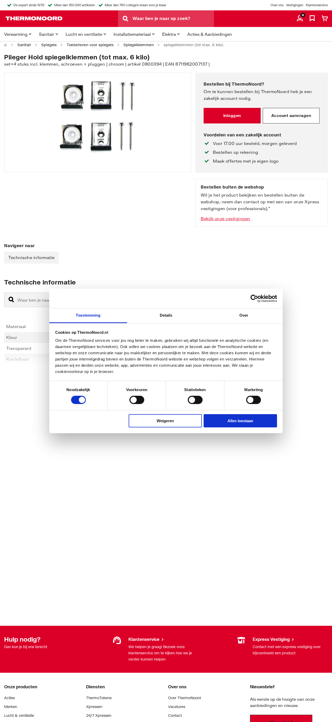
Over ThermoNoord (184, 698)
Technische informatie (31, 257)
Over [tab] (243, 315)
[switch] (136, 400)
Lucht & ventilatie (19, 715)
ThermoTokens (99, 698)
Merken (10, 706)
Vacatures (176, 706)
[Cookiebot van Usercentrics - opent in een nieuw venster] (254, 298)
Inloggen (232, 115)
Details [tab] (166, 315)
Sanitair (24, 45)
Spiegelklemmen (138, 45)
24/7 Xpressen (98, 715)
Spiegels (49, 45)
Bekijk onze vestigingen (225, 218)
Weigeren (165, 421)
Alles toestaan (240, 421)
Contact (175, 715)
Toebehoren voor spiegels (90, 45)
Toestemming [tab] (88, 315)
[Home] (5, 44)
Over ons (277, 5)
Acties (9, 698)
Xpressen (94, 706)
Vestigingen (294, 5)
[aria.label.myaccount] (300, 18)
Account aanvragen (291, 115)
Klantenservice (317, 5)
